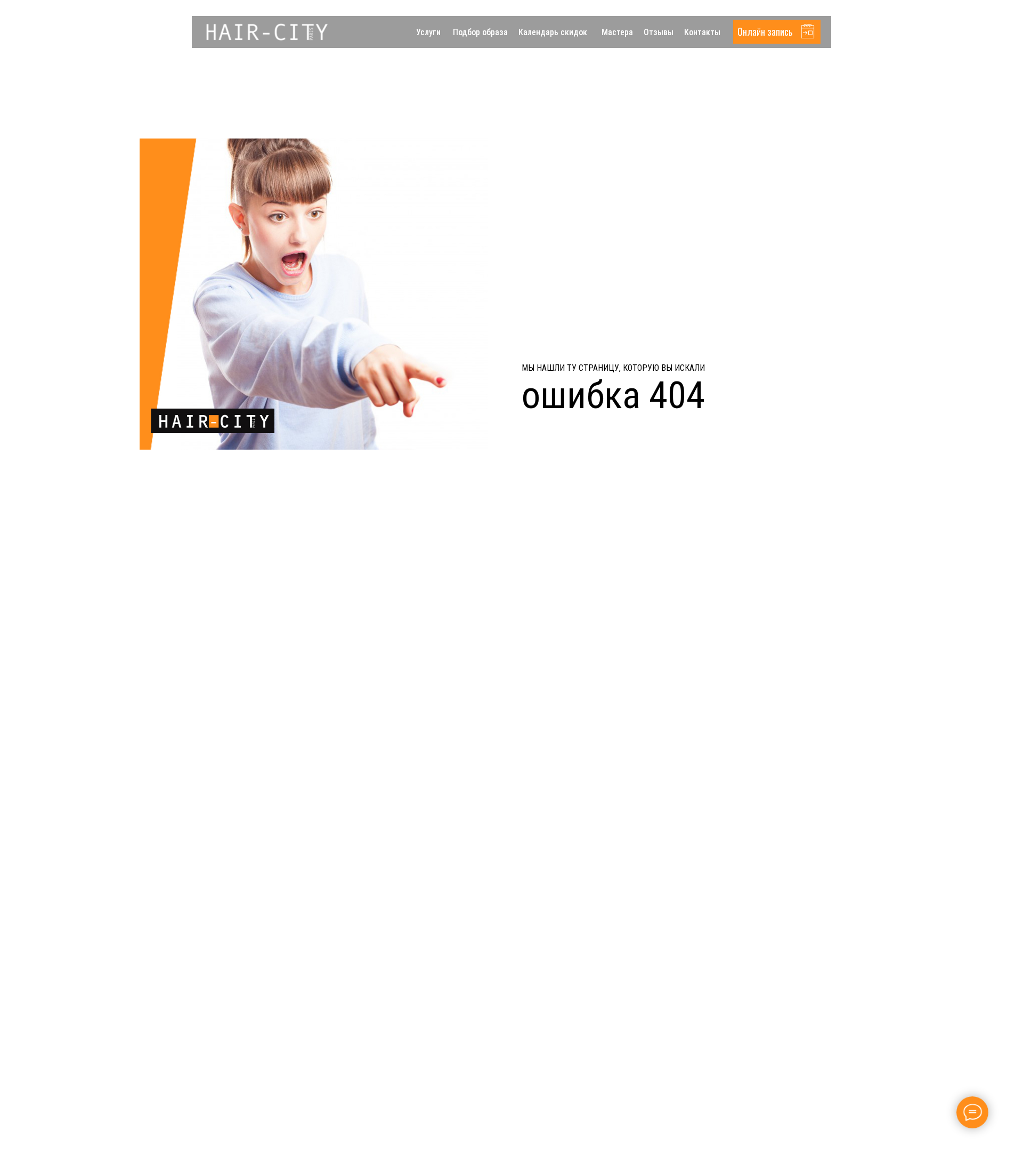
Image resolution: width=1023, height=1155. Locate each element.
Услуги (428, 32)
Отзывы (658, 32)
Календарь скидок (552, 32)
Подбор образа (480, 32)
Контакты (702, 32)
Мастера (617, 32)
